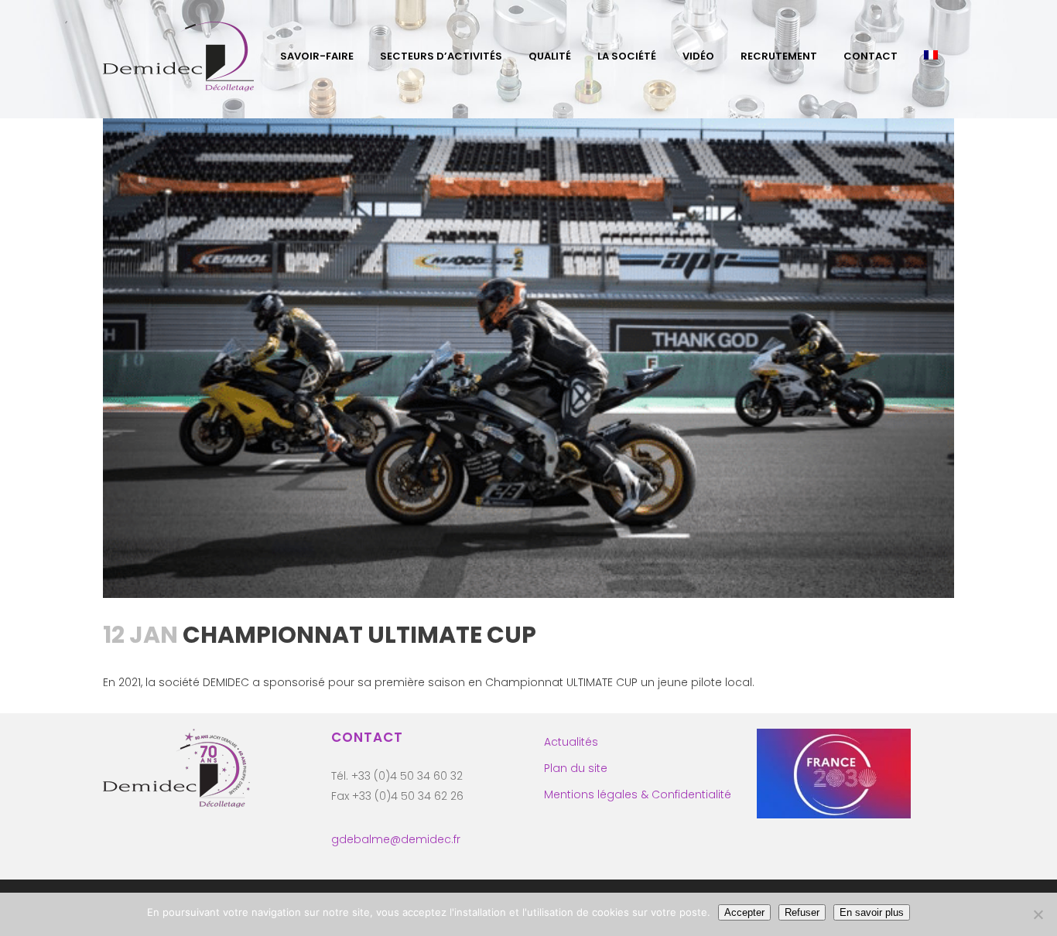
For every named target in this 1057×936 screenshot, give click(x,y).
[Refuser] (1037, 914)
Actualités (571, 742)
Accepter (744, 912)
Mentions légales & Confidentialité (637, 794)
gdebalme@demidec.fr (395, 839)
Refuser (802, 912)
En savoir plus (872, 912)
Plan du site (575, 768)
